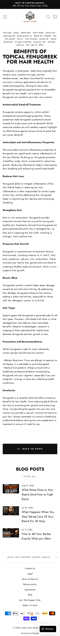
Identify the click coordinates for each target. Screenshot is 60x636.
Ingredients (29, 589)
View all (30, 476)
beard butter (38, 32)
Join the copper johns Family (29, 557)
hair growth (10, 38)
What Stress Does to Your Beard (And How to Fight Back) (37, 494)
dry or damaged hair (40, 229)
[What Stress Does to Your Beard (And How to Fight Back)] (11, 488)
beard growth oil (24, 35)
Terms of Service (30, 579)
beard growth (9, 35)
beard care (50, 32)
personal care (40, 41)
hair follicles (13, 157)
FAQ (30, 594)
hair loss (38, 187)
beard (16, 32)
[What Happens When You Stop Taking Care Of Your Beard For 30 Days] (11, 510)
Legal (30, 573)
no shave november (23, 41)
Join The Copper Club (30, 600)
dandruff (40, 123)
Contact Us (30, 568)
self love (20, 44)
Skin (27, 44)
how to (20, 38)
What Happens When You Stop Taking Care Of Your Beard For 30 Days (38, 516)
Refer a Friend (30, 605)
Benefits (47, 35)
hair (54, 35)
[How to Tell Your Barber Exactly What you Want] (11, 532)
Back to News (32, 449)
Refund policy (30, 584)
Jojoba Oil (44, 38)
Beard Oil (38, 35)
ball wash (7, 32)
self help (51, 41)
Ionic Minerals (31, 38)
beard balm (26, 32)
